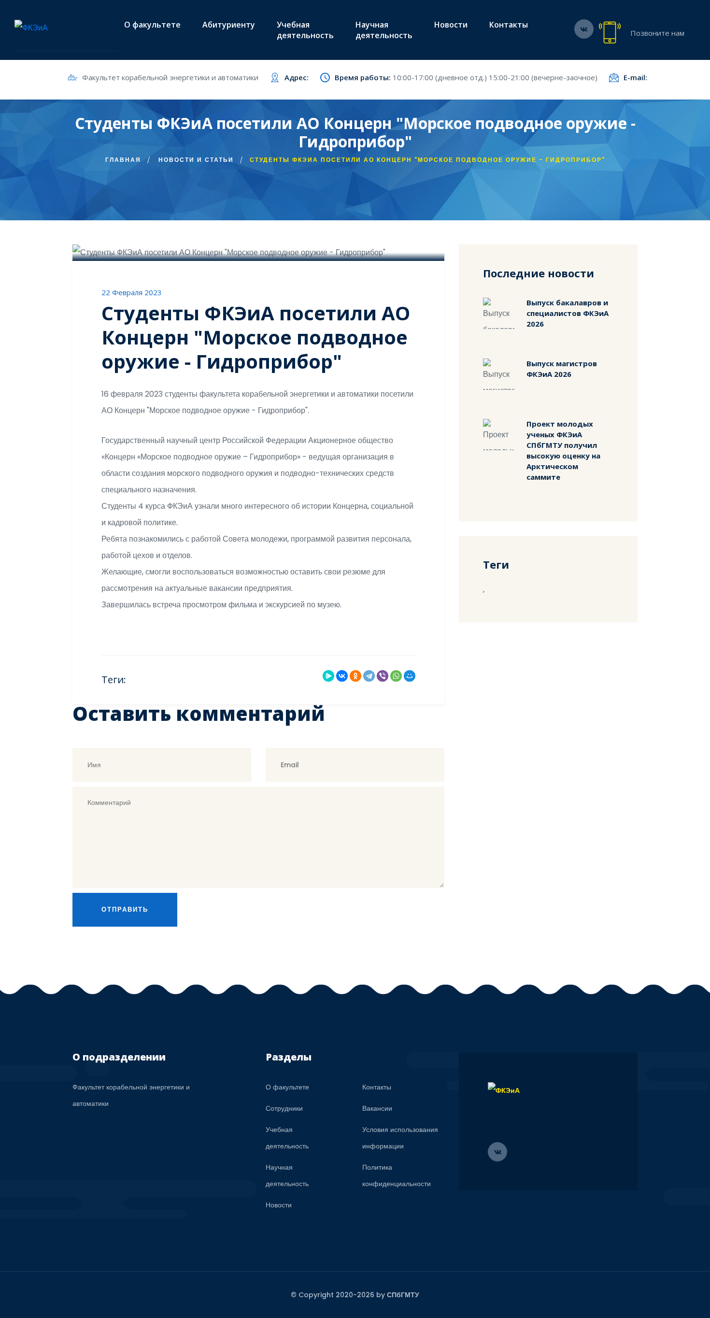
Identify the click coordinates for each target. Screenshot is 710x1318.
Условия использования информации (400, 1138)
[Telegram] (369, 676)
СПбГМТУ (403, 1295)
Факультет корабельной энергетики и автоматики (170, 77)
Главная (123, 160)
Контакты (508, 24)
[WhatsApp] (396, 676)
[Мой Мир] (409, 676)
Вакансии (377, 1108)
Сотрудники (284, 1108)
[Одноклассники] (355, 676)
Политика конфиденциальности (396, 1175)
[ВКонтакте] (342, 676)
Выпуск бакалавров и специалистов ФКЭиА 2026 (567, 313)
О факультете (152, 24)
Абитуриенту (228, 24)
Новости (451, 24)
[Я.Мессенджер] (328, 676)
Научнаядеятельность (383, 30)
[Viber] (382, 676)
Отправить (124, 909)
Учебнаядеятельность (305, 30)
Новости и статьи (196, 160)
